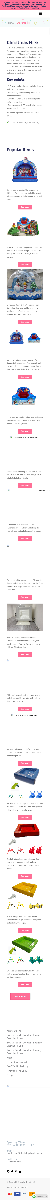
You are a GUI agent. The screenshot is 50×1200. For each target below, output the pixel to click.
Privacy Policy (17, 1070)
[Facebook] (8, 1172)
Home (11, 22)
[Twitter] (12, 1172)
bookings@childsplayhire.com (26, 1153)
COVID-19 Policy (18, 1066)
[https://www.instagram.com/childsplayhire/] (15, 1172)
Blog (10, 1075)
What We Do (14, 1030)
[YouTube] (19, 1172)
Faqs (10, 1057)
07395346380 (14, 1161)
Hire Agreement (17, 1062)
